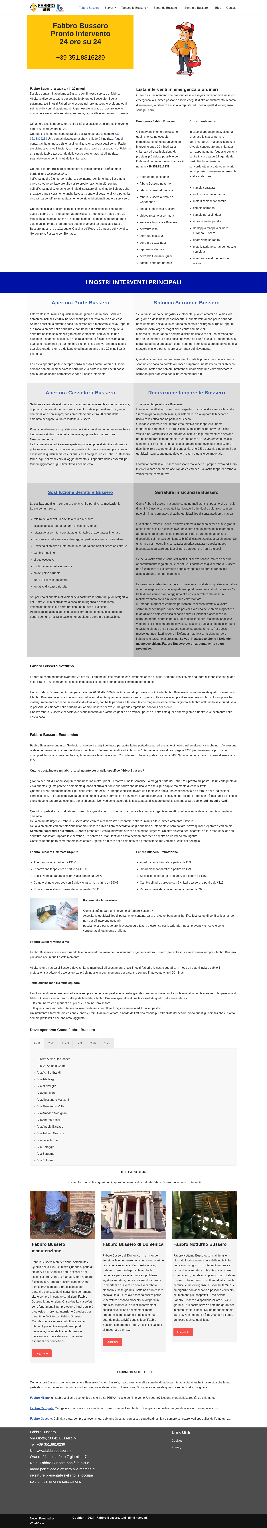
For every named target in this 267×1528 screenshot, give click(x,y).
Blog (218, 7)
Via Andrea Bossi (48, 1119)
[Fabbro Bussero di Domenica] (133, 1215)
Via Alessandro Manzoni (53, 1099)
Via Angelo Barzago (50, 1126)
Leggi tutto (42, 1353)
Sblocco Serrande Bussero (187, 302)
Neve (33, 1518)
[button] (115, 7)
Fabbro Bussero (89, 7)
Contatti (231, 7)
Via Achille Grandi (49, 1072)
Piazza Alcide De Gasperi (53, 1058)
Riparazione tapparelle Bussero (186, 393)
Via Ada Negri (46, 1079)
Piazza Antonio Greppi (51, 1065)
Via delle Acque (47, 1140)
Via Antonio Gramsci (50, 1133)
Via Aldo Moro (46, 1092)
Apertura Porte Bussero (80, 302)
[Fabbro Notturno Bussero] (204, 1215)
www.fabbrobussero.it (54, 1451)
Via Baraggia (45, 1147)
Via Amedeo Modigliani (52, 1113)
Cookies (177, 1440)
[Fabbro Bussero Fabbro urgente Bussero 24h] (47, 7)
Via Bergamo (45, 1153)
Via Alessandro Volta (50, 1106)
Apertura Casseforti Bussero (80, 393)
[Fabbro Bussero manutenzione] (62, 1215)
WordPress (37, 1523)
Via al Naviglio (46, 1086)
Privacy (176, 1447)
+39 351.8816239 (80, 57)
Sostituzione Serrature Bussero (80, 492)
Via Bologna (45, 1160)
